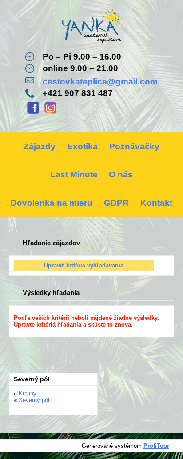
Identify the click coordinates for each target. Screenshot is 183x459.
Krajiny (27, 393)
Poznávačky (134, 146)
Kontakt (156, 203)
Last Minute (74, 174)
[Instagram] (50, 112)
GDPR (116, 203)
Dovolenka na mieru (51, 203)
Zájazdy (40, 146)
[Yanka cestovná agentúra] (91, 27)
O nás (121, 174)
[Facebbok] (33, 112)
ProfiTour (156, 446)
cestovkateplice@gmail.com (100, 81)
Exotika (82, 146)
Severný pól (34, 400)
